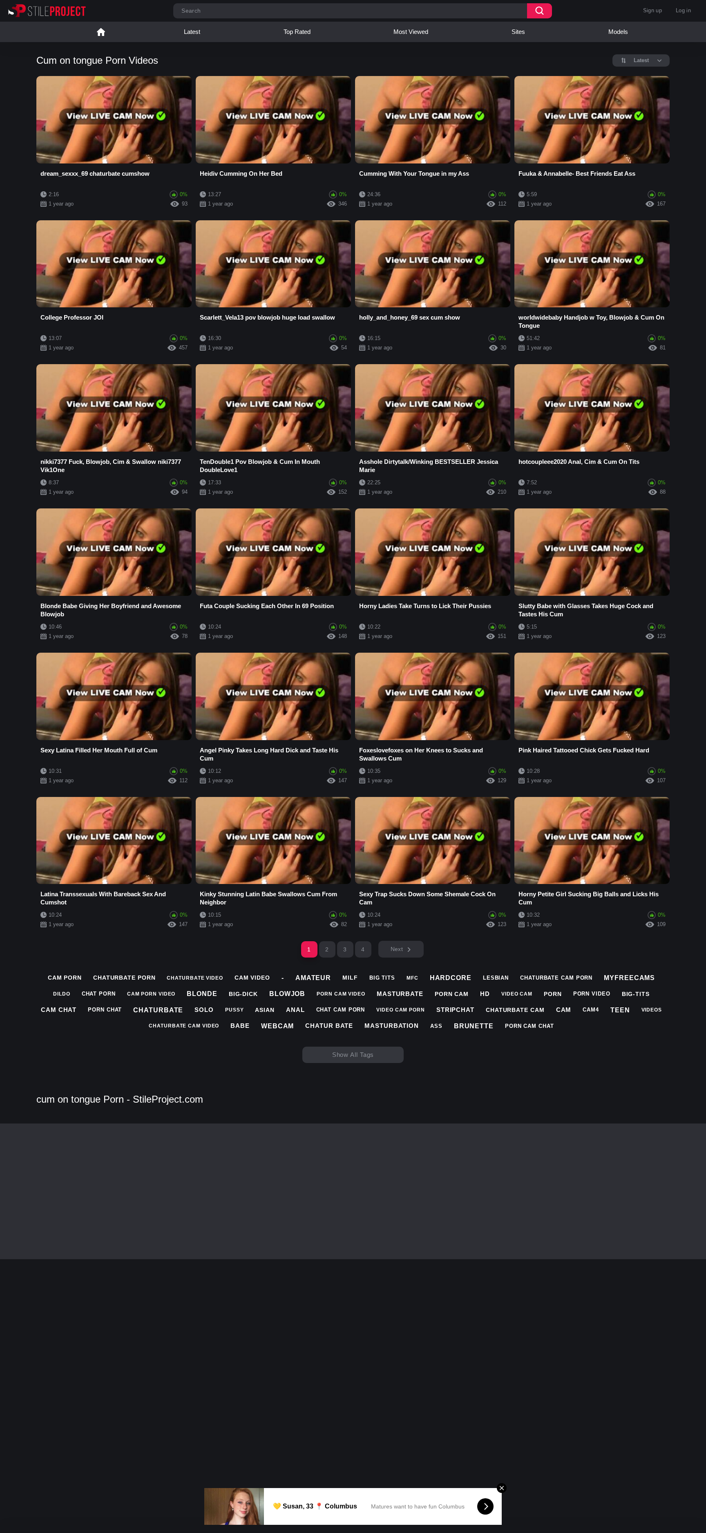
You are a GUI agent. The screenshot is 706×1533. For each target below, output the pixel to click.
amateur (313, 977)
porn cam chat (529, 1026)
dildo (61, 994)
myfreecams (629, 977)
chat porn (99, 994)
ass (436, 1026)
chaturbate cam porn (556, 978)
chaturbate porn (124, 977)
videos (651, 1010)
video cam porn (400, 1010)
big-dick (243, 994)
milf (350, 977)
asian (265, 1010)
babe (240, 1025)
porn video (591, 994)
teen (620, 1010)
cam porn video (151, 994)
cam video (252, 977)
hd (485, 993)
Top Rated (297, 31)
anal (295, 1009)
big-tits (636, 994)
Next (397, 949)
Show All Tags (353, 1054)
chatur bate (329, 1025)
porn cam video (341, 994)
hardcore (450, 977)
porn (553, 994)
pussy (234, 1010)
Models (618, 31)
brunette (474, 1026)
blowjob (287, 993)
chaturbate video (195, 978)
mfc (412, 978)
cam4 (591, 1010)
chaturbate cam (515, 1010)
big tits (382, 978)
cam (564, 1009)
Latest (192, 31)
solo (204, 1009)
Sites (518, 31)
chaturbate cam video (184, 1026)
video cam (516, 994)
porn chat (105, 1010)
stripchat (455, 1009)
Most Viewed (410, 31)
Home (101, 31)
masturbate (400, 993)
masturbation (391, 1025)
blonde (202, 993)
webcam (277, 1026)
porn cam (452, 994)
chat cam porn (340, 1010)
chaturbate (158, 1010)
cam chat (58, 1009)
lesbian (496, 978)
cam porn (65, 977)
